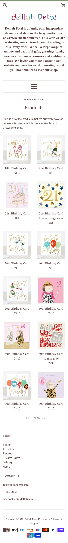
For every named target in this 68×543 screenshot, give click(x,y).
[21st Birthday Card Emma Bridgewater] (51, 195)
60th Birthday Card (17, 354)
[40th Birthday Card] (51, 245)
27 (34, 418)
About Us (8, 449)
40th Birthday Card (51, 263)
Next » (41, 418)
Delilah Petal (30, 519)
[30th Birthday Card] (17, 245)
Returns (7, 453)
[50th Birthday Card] (17, 290)
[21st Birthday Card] (51, 149)
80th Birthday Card (17, 403)
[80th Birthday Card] (17, 385)
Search (7, 444)
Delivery (8, 462)
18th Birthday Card (17, 168)
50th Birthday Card (17, 308)
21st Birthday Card (51, 168)
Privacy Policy (11, 457)
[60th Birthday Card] (17, 335)
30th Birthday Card (17, 263)
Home (6, 466)
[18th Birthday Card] (17, 149)
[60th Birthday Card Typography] (51, 335)
